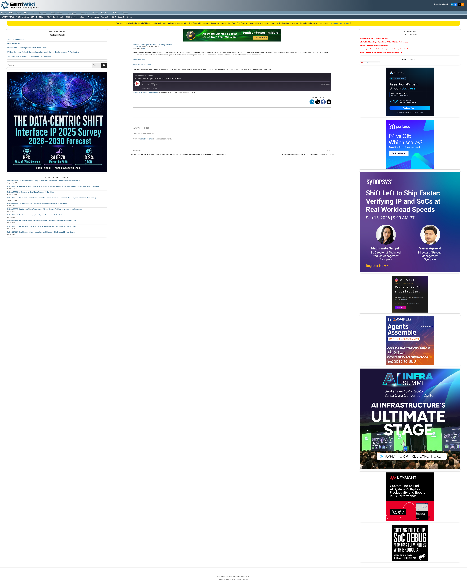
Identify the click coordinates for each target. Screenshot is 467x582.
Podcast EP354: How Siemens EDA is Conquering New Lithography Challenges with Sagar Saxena (41, 232)
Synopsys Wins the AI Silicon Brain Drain (374, 38)
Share (155, 89)
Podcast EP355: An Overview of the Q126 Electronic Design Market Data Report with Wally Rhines (41, 226)
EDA (26, 13)
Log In (446, 4)
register (143, 139)
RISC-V (69, 17)
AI (89, 17)
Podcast (115, 13)
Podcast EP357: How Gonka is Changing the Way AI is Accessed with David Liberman (37, 215)
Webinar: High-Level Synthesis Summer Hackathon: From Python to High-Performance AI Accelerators (43, 52)
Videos (125, 13)
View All (61, 35)
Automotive (105, 17)
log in (151, 139)
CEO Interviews (22, 17)
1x (152, 85)
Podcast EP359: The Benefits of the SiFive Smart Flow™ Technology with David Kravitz (37, 203)
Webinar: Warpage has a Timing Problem (374, 45)
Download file (138, 92)
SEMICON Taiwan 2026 (15, 39)
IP (33, 13)
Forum (18, 13)
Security (84, 13)
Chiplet (42, 17)
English (365, 62)
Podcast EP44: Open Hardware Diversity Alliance (152, 45)
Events (129, 17)
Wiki (11, 13)
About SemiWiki (243, 579)
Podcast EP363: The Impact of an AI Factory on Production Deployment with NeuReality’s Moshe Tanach (43, 181)
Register (438, 4)
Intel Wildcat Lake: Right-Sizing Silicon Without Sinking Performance (384, 42)
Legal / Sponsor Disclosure (228, 579)
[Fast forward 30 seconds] (158, 85)
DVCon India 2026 (13, 43)
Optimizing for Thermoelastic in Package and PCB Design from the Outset (385, 49)
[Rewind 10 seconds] (148, 85)
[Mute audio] (144, 85)
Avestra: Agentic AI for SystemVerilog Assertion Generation (381, 52)
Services (42, 13)
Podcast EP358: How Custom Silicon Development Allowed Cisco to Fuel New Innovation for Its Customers (44, 209)
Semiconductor (57, 13)
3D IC (114, 17)
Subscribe (146, 89)
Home (3, 13)
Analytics (72, 13)
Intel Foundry (58, 17)
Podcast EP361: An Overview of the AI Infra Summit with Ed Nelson (30, 192)
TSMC (49, 17)
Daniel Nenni (138, 46)
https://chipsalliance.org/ (142, 64)
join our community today (339, 23)
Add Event (53, 35)
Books (95, 13)
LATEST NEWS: (8, 17)
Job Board (105, 13)
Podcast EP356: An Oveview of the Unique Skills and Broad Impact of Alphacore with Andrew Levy (41, 221)
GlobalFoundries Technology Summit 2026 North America (27, 48)
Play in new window (151, 92)
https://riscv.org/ (139, 60)
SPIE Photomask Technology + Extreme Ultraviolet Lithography (29, 56)
